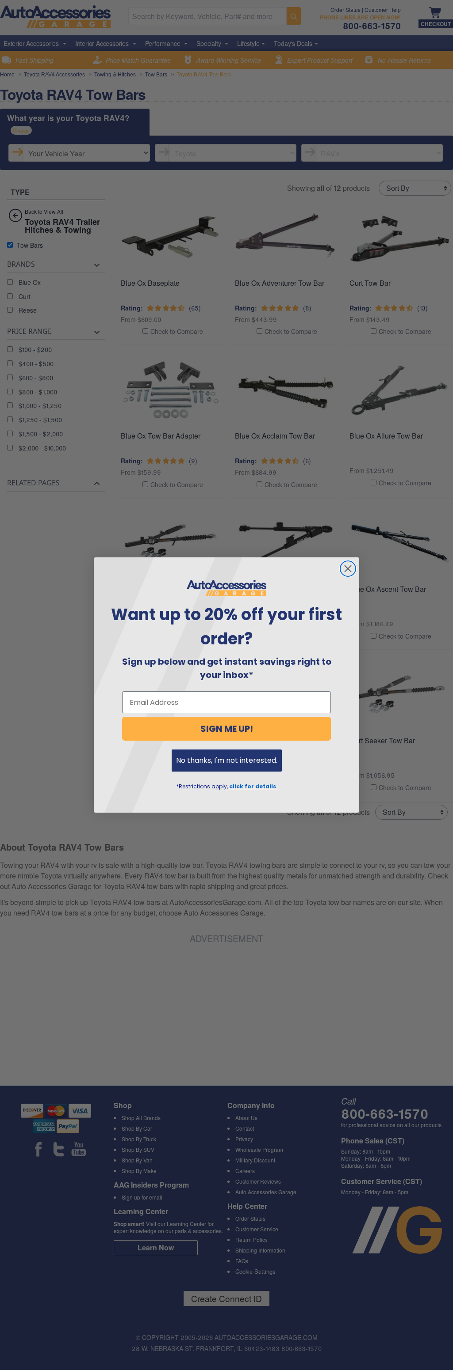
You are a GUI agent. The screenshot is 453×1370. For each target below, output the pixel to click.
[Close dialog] (348, 568)
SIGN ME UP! (226, 729)
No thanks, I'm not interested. (226, 760)
